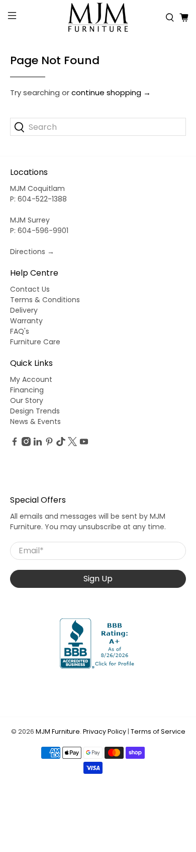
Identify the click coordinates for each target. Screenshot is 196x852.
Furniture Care (35, 342)
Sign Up (98, 578)
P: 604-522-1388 (38, 199)
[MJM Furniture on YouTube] (83, 444)
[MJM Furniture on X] (72, 444)
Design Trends (35, 411)
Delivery (24, 310)
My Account (31, 379)
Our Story (26, 400)
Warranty (26, 321)
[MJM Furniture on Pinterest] (49, 444)
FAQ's (19, 331)
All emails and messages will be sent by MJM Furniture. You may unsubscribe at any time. (88, 521)
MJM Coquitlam (37, 188)
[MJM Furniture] (98, 17)
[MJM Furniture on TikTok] (60, 444)
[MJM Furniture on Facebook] (14, 444)
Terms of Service (158, 731)
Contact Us (30, 289)
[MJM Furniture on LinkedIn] (37, 444)
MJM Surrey (30, 220)
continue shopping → (111, 92)
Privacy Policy (104, 731)
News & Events (35, 421)
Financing (27, 390)
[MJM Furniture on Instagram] (26, 444)
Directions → (32, 252)
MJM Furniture (58, 731)
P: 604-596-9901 (39, 231)
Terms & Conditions (45, 300)
